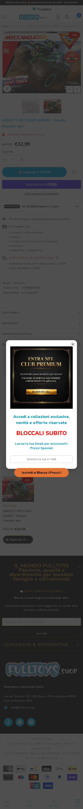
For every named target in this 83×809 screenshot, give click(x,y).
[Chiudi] (72, 344)
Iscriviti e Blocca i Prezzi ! (41, 472)
